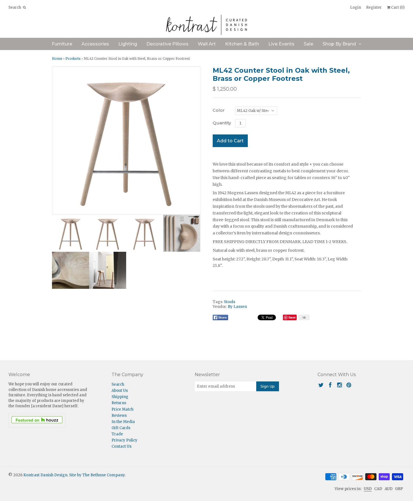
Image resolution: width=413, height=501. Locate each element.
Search (118, 384)
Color (219, 110)
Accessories (95, 44)
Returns (119, 403)
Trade (117, 434)
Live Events (281, 44)
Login (355, 7)
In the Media (123, 421)
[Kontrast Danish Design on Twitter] (320, 384)
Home (57, 58)
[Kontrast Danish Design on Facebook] (330, 384)
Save (293, 317)
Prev (58, 140)
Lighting (127, 44)
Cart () (397, 7)
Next (194, 140)
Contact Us (121, 446)
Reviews (119, 415)
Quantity (222, 122)
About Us (120, 390)
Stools (229, 301)
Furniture (62, 44)
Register (374, 7)
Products (73, 58)
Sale (308, 44)
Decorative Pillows (167, 44)
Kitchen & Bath (242, 44)
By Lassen (237, 306)
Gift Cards (121, 427)
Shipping (120, 396)
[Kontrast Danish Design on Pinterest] (348, 384)
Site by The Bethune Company (97, 475)
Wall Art (207, 44)
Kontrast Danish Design (45, 475)
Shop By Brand (339, 44)
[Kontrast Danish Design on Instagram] (339, 384)
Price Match (122, 409)
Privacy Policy (124, 440)
